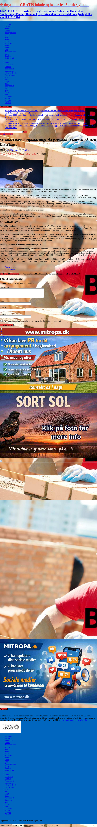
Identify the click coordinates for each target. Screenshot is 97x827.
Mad (6, 37)
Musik (7, 90)
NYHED (8, 43)
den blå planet (12, 150)
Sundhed (8, 56)
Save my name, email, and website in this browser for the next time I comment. (31, 321)
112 (6, 60)
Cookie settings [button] (43, 825)
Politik (7, 45)
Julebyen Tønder (11, 73)
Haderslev (8, 26)
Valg (6, 94)
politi (7, 84)
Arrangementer (10, 33)
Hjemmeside (4, 314)
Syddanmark (9, 58)
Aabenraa (8, 24)
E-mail (2, 308)
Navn (2, 301)
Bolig (7, 54)
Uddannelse (9, 71)
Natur (7, 41)
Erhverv (8, 35)
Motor (7, 39)
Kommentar (4, 287)
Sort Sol (8, 67)
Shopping (8, 88)
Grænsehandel (10, 75)
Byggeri (8, 101)
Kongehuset (9, 86)
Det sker (8, 103)
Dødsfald (8, 96)
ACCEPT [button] (56, 825)
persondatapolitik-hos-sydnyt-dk (75, 720)
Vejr (6, 50)
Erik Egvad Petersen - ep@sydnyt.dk (22, 154)
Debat (7, 92)
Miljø (7, 81)
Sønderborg (9, 28)
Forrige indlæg (10, 267)
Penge (7, 79)
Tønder (7, 31)
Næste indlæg (10, 269)
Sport (7, 48)
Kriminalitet (9, 69)
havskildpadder (23, 150)
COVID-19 (9, 65)
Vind (6, 77)
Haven (7, 98)
